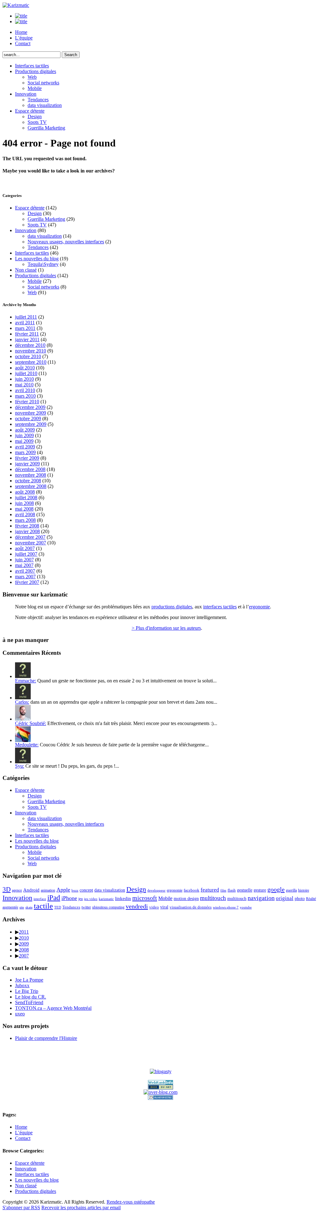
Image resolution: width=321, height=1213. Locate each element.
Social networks (43, 82)
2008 (24, 949)
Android (31, 890)
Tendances (38, 99)
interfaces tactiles (220, 606)
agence (17, 890)
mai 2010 (24, 384)
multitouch (213, 898)
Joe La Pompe (29, 980)
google (276, 889)
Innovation (25, 94)
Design (35, 116)
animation (48, 890)
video (154, 907)
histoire (303, 890)
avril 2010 (25, 390)
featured (210, 890)
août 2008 (25, 492)
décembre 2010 (30, 345)
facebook (191, 890)
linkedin (123, 898)
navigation (261, 898)
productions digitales (171, 606)
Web (32, 77)
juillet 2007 (26, 554)
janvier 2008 (27, 531)
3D (7, 889)
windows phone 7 (226, 907)
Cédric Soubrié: (30, 723)
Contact (22, 43)
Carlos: (22, 702)
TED (57, 907)
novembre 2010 (30, 350)
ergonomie (259, 606)
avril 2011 (25, 322)
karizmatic (106, 899)
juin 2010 (24, 379)
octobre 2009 (28, 418)
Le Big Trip (26, 991)
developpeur (156, 890)
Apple (63, 890)
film (223, 890)
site (21, 907)
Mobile (35, 88)
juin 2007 (24, 559)
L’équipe (24, 37)
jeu (80, 899)
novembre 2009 (30, 413)
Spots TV (37, 122)
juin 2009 (24, 435)
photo (300, 898)
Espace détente (30, 111)
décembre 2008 (30, 469)
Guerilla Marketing (46, 127)
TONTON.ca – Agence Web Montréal (53, 1008)
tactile (43, 906)
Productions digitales (35, 71)
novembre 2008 (30, 475)
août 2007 (25, 548)
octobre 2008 (28, 480)
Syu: (19, 766)
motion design (186, 898)
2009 (24, 943)
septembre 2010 (30, 362)
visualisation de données (191, 907)
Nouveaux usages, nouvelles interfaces (66, 241)
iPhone (69, 898)
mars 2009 (25, 452)
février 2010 (27, 401)
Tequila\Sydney (43, 264)
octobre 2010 (28, 356)
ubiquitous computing (108, 907)
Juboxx (22, 985)
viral (164, 906)
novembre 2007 (30, 542)
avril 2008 (25, 514)
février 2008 (27, 525)
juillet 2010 (26, 373)
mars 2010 (25, 396)
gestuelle (244, 890)
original (284, 898)
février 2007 (27, 582)
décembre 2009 (30, 407)
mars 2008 (25, 520)
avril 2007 (25, 571)
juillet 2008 (26, 497)
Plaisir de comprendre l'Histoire (46, 1038)
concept (86, 890)
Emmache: (25, 680)
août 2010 (25, 367)
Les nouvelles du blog (37, 258)
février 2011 (27, 333)
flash (232, 890)
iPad (53, 897)
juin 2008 (24, 503)
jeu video (90, 899)
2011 (24, 932)
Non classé (26, 270)
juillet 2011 (26, 317)
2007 (24, 955)
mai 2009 (24, 441)
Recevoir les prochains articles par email (81, 1207)
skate (29, 907)
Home (21, 32)
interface (40, 899)
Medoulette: (27, 744)
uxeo (20, 1013)
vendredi (137, 906)
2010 (24, 937)
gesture (260, 890)
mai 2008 (24, 508)
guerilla (291, 890)
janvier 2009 (27, 463)
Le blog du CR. (30, 996)
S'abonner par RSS (21, 1207)
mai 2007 (24, 565)
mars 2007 (25, 576)
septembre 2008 (30, 486)
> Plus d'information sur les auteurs (166, 628)
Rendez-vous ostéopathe (131, 1202)
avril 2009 (25, 446)
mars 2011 (25, 328)
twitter (86, 907)
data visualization (45, 105)
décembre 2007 (30, 537)
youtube (246, 907)
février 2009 (27, 458)
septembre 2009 (30, 424)
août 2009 (25, 429)
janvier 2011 (27, 339)
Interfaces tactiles (32, 65)
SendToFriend (29, 1002)
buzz (74, 890)
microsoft (144, 897)
